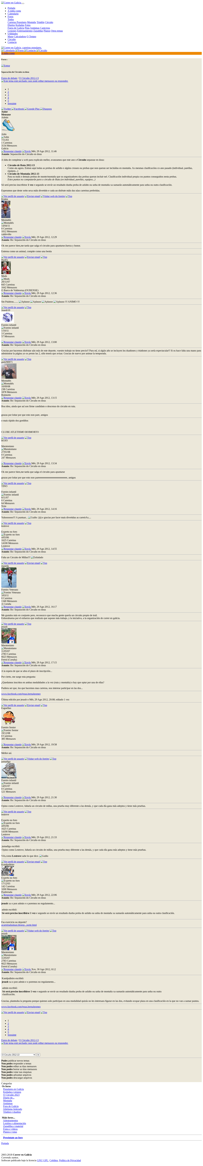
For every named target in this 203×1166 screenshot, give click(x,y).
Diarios (11, 25)
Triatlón (40, 22)
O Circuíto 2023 (11, 1094)
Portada (11, 8)
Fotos (27, 25)
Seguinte (12, 103)
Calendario (13, 13)
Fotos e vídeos (10, 1129)
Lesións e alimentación (14, 1123)
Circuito (49, 22)
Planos (47, 30)
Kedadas (20, 25)
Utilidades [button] (13, 33)
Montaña (31, 22)
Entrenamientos (25, 30)
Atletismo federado (12, 1109)
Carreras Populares (17, 22)
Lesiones (12, 30)
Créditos (53, 1160)
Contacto (12, 42)
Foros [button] (10, 16)
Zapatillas (38, 30)
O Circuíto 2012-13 (29, 78)
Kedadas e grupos (12, 1092)
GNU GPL (42, 1160)
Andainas (34, 28)
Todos (11, 19)
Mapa (10, 36)
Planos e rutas (10, 1132)
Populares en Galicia (13, 1089)
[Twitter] (6, 108)
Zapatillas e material (13, 1126)
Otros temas (57, 30)
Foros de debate (9, 78)
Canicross (45, 28)
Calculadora (20, 36)
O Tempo (31, 36)
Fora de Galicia (11, 1106)
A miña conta (14, 10)
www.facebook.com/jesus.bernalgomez (21, 693)
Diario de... (8, 1097)
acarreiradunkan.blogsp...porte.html (19, 925)
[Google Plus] (32, 108)
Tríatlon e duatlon (12, 1112)
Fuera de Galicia (16, 28)
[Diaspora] (46, 108)
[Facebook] (18, 108)
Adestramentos (10, 1120)
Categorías (6, 1083)
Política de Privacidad (70, 1160)
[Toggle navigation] (23, 3)
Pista (27, 28)
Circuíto (12, 39)
